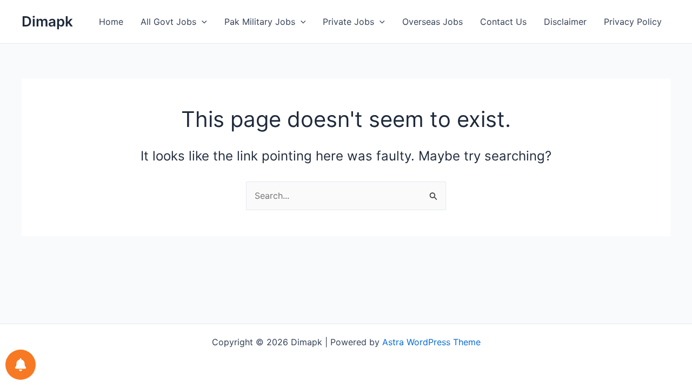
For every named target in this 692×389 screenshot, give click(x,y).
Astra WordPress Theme (431, 342)
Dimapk (47, 21)
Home (111, 21)
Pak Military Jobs (259, 21)
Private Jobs (348, 21)
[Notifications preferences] (20, 365)
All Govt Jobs (168, 21)
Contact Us (503, 21)
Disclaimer (565, 21)
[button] (201, 21)
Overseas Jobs (432, 21)
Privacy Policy (633, 21)
